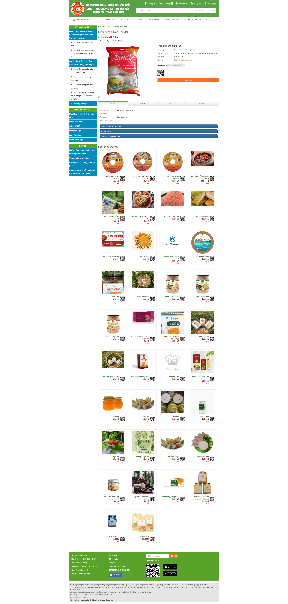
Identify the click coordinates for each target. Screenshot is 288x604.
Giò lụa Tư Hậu (203, 457)
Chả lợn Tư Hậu (173, 457)
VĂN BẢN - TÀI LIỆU (193, 19)
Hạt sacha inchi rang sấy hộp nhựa (111, 498)
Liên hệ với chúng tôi (79, 570)
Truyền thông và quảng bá (110, 136)
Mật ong (116, 416)
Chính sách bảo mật (117, 566)
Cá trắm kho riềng (202, 256)
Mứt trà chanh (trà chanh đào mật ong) (201, 498)
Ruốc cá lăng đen (202, 296)
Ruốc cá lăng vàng (112, 336)
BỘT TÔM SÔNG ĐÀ (171, 216)
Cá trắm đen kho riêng (110, 256)
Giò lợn (176, 416)
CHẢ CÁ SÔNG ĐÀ (202, 216)
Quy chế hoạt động (79, 562)
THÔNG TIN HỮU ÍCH (173, 19)
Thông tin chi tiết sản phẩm (111, 126)
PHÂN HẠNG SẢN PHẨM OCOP (149, 19)
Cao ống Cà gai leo (142, 457)
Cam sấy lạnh (144, 256)
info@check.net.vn (81, 597)
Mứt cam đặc (114, 537)
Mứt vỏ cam (204, 336)
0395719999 (99, 595)
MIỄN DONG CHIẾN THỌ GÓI (175, 66)
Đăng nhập (113, 559)
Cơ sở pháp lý (106, 131)
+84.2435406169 (83, 595)
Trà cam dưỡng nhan (141, 296)
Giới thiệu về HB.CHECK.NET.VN (84, 559)
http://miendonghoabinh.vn (183, 60)
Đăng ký (112, 562)
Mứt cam (115, 296)
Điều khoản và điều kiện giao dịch (85, 566)
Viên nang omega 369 (170, 497)
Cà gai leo (115, 457)
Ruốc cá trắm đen (172, 296)
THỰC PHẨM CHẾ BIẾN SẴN (117, 26)
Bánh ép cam (174, 376)
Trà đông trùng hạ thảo (140, 376)
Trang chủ (101, 26)
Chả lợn (146, 416)
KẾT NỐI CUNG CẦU (126, 19)
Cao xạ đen (204, 416)
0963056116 (108, 595)
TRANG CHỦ (110, 19)
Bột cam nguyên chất (111, 376)
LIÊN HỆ (207, 19)
